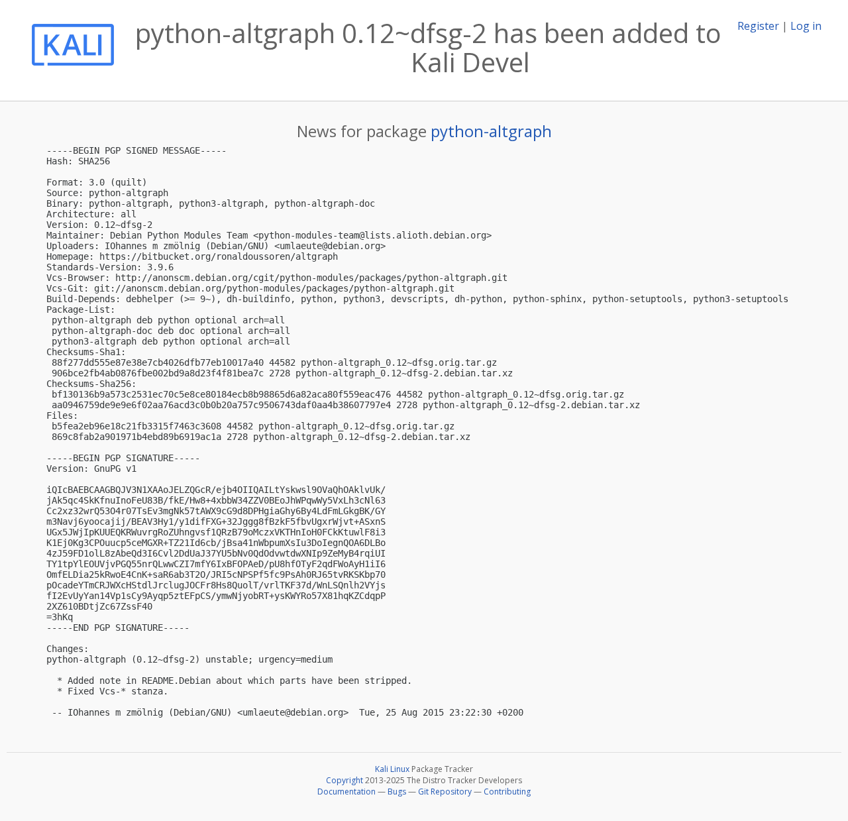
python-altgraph (491, 131)
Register (758, 26)
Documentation (346, 791)
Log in (806, 26)
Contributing (507, 791)
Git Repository (445, 791)
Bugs (397, 791)
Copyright (344, 780)
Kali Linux (392, 769)
